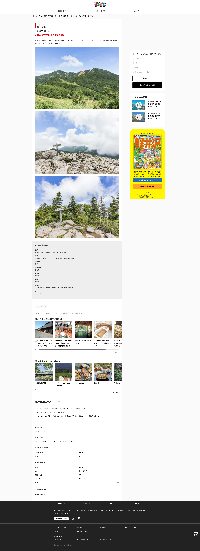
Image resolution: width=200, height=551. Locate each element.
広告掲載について (82, 531)
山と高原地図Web (82, 540)
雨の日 (37, 441)
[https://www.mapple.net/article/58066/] (63, 334)
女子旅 (64, 441)
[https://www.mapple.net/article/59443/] (44, 334)
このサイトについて (60, 527)
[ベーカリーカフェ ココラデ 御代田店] (63, 375)
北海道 (81, 467)
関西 (80, 475)
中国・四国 (38, 479)
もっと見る (115, 353)
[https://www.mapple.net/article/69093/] (103, 334)
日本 (40, 16)
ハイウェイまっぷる (106, 540)
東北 (36, 471)
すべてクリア (147, 78)
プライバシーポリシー (130, 527)
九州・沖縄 (82, 479)
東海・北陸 (38, 475)
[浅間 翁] (103, 373)
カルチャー (138, 11)
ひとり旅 (71, 441)
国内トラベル (62, 11)
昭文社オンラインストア (147, 182)
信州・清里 (58, 16)
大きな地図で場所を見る (59, 252)
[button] (146, 192)
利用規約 (103, 527)
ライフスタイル (83, 456)
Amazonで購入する (147, 189)
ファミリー (44, 441)
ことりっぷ (57, 540)
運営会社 (79, 527)
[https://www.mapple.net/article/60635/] (83, 333)
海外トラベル (101, 11)
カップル (52, 441)
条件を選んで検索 (149, 85)
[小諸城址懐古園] (44, 373)
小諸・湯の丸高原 (80, 16)
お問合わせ (57, 531)
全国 (36, 467)
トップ (35, 16)
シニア (59, 441)
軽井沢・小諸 (67, 16)
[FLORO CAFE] (83, 373)
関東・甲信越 (48, 16)
